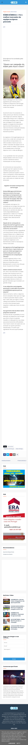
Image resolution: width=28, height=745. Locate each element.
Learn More (11, 743)
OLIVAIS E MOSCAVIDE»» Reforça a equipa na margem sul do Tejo (17, 607)
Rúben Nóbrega (19, 448)
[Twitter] (7, 454)
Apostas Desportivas (8, 552)
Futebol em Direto (8, 554)
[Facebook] (4, 454)
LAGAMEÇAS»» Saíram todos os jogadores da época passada (17, 601)
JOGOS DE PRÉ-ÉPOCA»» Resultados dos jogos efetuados (18, 627)
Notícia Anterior (6, 460)
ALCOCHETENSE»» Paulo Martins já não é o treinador (18, 621)
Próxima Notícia (22, 460)
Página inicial (6, 11)
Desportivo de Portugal (9, 448)
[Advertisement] (14, 42)
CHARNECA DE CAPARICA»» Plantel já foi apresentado (17, 614)
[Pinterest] (11, 454)
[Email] (14, 454)
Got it (18, 743)
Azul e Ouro (14, 11)
